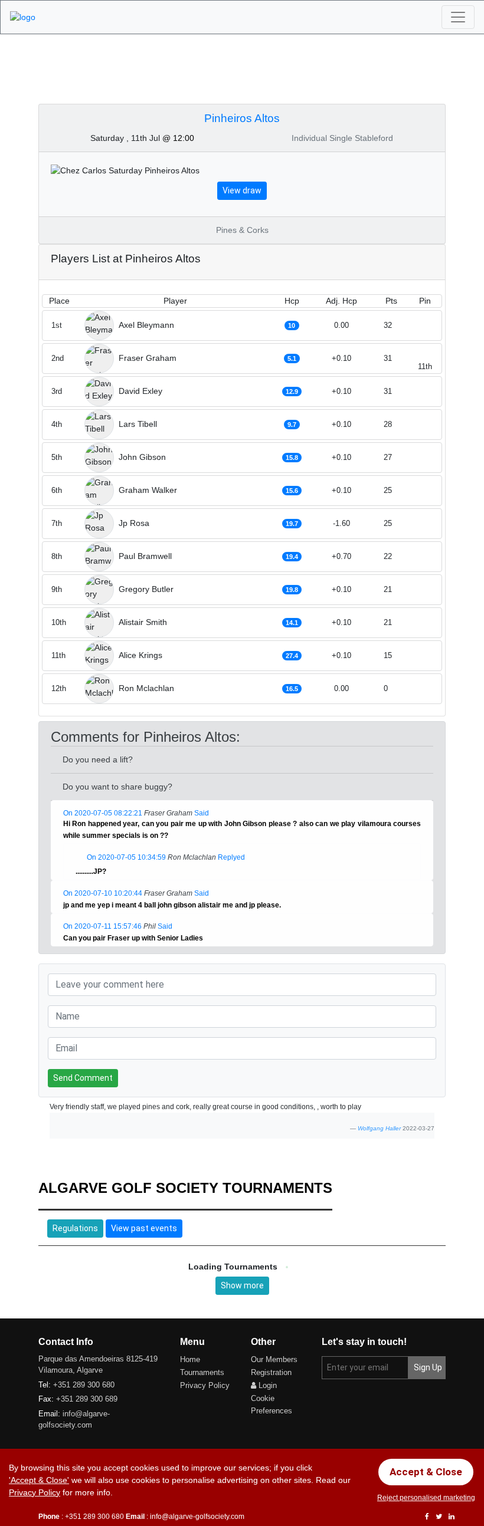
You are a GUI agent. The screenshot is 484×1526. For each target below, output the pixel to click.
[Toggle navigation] (458, 17)
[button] (174, 836)
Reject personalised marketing (426, 1498)
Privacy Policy (205, 1385)
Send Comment (83, 1078)
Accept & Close (426, 1472)
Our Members (274, 1359)
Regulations (75, 1228)
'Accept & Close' (39, 1480)
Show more (242, 1285)
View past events (144, 1228)
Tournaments (202, 1372)
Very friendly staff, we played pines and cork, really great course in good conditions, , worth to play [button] (205, 1107)
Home (190, 1359)
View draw (242, 190)
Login (266, 1385)
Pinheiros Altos (242, 118)
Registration (271, 1372)
